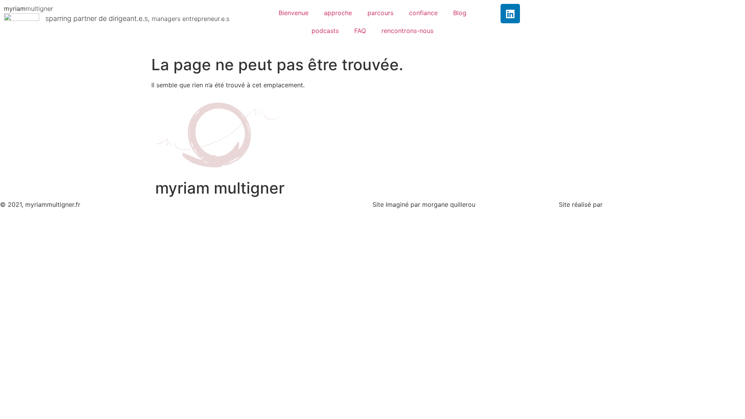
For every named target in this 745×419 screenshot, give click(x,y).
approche (338, 13)
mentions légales (211, 204)
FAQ (360, 31)
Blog (459, 13)
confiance (423, 13)
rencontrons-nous (407, 31)
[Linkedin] (510, 13)
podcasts (325, 31)
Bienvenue (293, 13)
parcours (380, 13)
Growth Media (625, 204)
